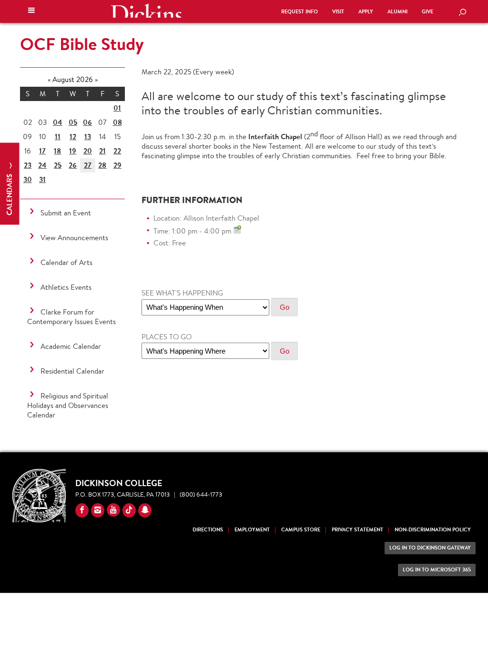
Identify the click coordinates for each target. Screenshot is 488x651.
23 (27, 165)
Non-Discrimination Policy (433, 529)
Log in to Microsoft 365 (437, 569)
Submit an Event (66, 212)
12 (73, 137)
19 (72, 151)
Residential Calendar (72, 371)
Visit (338, 11)
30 (27, 179)
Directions (208, 529)
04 (57, 122)
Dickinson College (146, 10)
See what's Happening (182, 292)
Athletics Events (66, 287)
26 (73, 165)
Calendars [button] (9, 193)
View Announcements (74, 237)
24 (42, 165)
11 (58, 137)
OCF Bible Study (82, 43)
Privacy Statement (357, 529)
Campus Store (300, 529)
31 (42, 179)
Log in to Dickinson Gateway (430, 547)
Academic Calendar (71, 346)
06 (87, 122)
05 (73, 122)
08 (117, 122)
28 (102, 165)
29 (117, 165)
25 (57, 165)
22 (117, 151)
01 (117, 108)
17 (42, 151)
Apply (365, 11)
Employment (252, 529)
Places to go (167, 336)
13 (87, 137)
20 (87, 151)
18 (57, 151)
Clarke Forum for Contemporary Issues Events (71, 316)
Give (427, 11)
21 (102, 151)
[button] (31, 11)
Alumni (397, 11)
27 (88, 165)
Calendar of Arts (66, 262)
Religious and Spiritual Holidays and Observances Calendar (67, 405)
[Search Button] (462, 13)
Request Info (299, 11)
